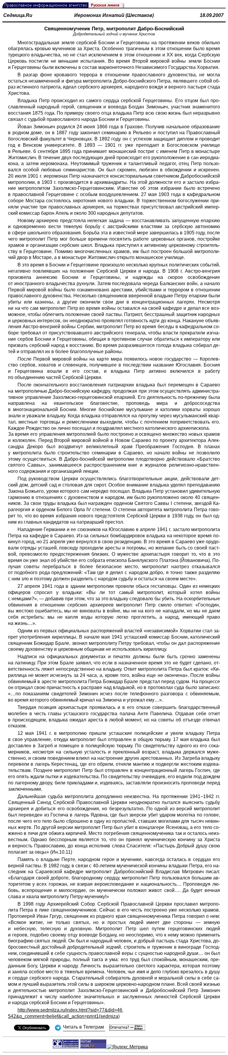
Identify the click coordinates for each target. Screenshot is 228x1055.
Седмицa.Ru (17, 15)
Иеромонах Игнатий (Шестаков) (114, 15)
